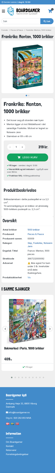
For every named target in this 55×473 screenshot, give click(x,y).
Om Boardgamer (14, 442)
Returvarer (11, 450)
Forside (4, 30)
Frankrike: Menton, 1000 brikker (38, 30)
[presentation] (5, 329)
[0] (50, 11)
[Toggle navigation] (3, 11)
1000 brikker (34, 229)
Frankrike (37, 243)
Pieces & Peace (17, 30)
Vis (29, 277)
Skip (30, 243)
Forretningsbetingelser (17, 454)
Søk (48, 21)
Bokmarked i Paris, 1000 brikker (24, 348)
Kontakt (9, 446)
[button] (11, 377)
